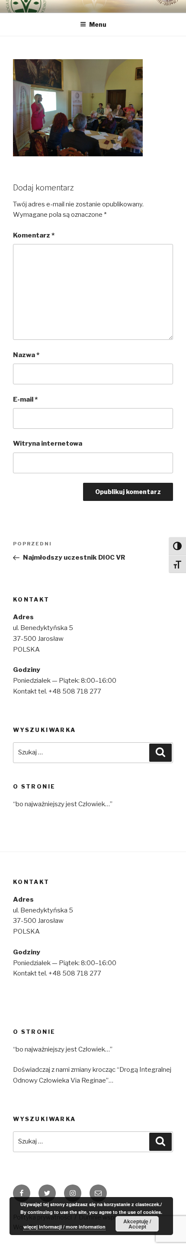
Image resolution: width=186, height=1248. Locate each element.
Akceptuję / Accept (137, 1223)
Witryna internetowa (47, 443)
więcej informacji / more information (64, 1226)
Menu (97, 24)
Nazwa (26, 355)
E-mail (25, 399)
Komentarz (34, 235)
